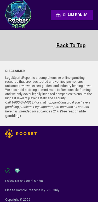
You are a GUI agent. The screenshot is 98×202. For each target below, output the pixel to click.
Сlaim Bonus (75, 15)
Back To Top (70, 45)
